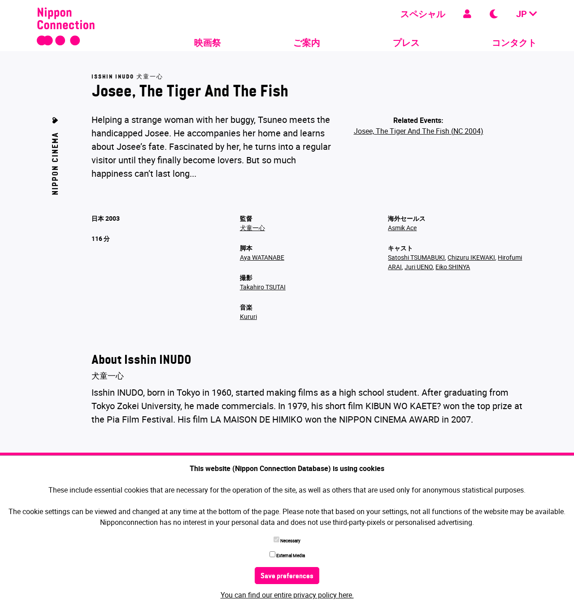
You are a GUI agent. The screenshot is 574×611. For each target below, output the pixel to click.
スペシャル (422, 14)
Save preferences (287, 576)
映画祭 (207, 42)
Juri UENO (418, 266)
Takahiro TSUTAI (263, 287)
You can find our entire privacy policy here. (287, 595)
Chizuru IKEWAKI (471, 257)
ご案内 (306, 42)
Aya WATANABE (262, 257)
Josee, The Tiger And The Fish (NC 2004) (418, 131)
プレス (406, 42)
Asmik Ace (402, 227)
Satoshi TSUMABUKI (416, 257)
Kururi (248, 316)
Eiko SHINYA (452, 266)
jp (522, 14)
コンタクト (514, 42)
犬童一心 (252, 227)
